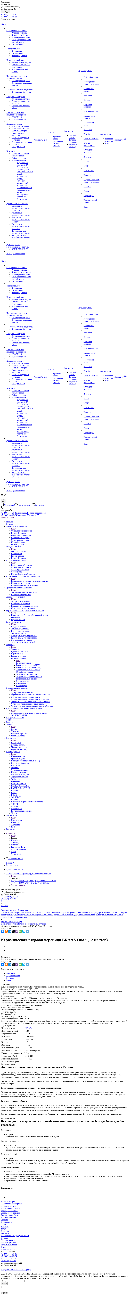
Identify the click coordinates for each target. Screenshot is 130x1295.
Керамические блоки (10, 1215)
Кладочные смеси (19, 626)
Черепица (15, 649)
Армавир (15, 842)
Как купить (16, 742)
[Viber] (16, 931)
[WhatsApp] (20, 931)
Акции (4, 1224)
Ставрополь (16, 854)
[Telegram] (27, 931)
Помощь (4, 1238)
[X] (13, 931)
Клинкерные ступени (10, 1208)
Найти (4, 1284)
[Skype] (23, 931)
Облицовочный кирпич (21, 531)
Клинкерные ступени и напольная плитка (29, 581)
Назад (13, 528)
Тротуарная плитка (9, 1210)
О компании (16, 820)
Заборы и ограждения (20, 601)
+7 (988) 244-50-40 (9, 14)
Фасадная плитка (18, 551)
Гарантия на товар (9, 1245)
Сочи (13, 852)
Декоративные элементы (22, 692)
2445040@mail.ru (11, 896)
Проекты (5, 1231)
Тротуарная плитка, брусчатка (24, 592)
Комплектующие (23, 663)
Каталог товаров (8, 1201)
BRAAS (29, 1028)
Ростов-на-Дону (18, 847)
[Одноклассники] (6, 931)
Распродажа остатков (17, 917)
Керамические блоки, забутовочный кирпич (30, 615)
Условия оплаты (8, 1240)
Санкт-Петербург (18, 849)
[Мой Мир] (9, 931)
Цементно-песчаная (9, 924)
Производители (18, 756)
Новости (5, 1226)
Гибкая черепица (25, 924)
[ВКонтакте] (2, 931)
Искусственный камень (21, 565)
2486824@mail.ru (8, 899)
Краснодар (15, 840)
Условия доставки (9, 1242)
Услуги (14, 729)
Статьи (4, 1247)
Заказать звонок (8, 517)
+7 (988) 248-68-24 (9, 17)
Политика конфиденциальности (15, 1236)
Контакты (5, 1233)
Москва (14, 845)
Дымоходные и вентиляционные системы (29, 713)
